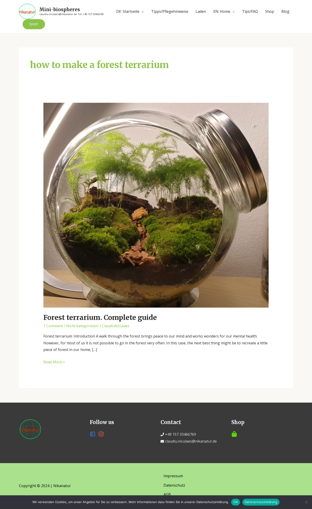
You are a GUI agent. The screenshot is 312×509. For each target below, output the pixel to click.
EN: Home (221, 11)
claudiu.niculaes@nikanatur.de (191, 441)
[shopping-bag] (262, 434)
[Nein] (306, 502)
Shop (269, 11)
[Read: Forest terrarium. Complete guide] (156, 204)
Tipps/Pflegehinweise (169, 11)
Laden (201, 11)
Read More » (54, 362)
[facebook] (93, 434)
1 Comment (53, 325)
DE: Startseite (127, 11)
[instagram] (102, 434)
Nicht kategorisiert (82, 325)
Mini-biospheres (59, 9)
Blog (285, 11)
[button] (34, 24)
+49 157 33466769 (180, 434)
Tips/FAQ (250, 11)
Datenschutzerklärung (261, 502)
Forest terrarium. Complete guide (100, 317)
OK (235, 502)
